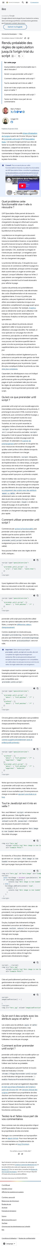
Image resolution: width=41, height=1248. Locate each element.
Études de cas (6, 1204)
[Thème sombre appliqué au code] (34, 560)
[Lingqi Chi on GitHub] (12, 122)
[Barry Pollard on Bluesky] (20, 112)
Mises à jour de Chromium (10, 1201)
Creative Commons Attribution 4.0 (26, 1165)
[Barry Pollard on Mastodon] (18, 112)
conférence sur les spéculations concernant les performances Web (22, 172)
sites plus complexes (10, 369)
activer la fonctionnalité (24, 529)
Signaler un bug (7, 1189)
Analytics (32, 308)
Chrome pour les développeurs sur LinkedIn (16, 1226)
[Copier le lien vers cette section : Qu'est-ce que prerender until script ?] (12, 400)
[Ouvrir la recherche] (23, 2)
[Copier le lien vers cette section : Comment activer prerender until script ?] (17, 1048)
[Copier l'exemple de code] (37, 560)
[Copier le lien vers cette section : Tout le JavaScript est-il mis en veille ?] (11, 806)
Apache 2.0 (5, 1169)
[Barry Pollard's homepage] (23, 112)
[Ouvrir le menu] (3, 2)
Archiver (4, 1207)
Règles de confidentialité (27, 1238)
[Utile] (25, 38)
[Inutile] (28, 38)
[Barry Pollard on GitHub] (15, 112)
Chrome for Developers (9, 34)
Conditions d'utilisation (9, 1238)
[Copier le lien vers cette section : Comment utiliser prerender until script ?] (12, 523)
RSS (3, 1230)
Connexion (34, 2)
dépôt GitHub (13, 1138)
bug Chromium (23, 1144)
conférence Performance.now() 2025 (24, 175)
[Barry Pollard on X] (12, 112)
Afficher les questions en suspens (13, 1192)
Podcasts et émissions (9, 1211)
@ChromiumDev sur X (9, 1220)
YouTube (4, 1223)
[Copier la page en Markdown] (19, 56)
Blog (4, 9)
